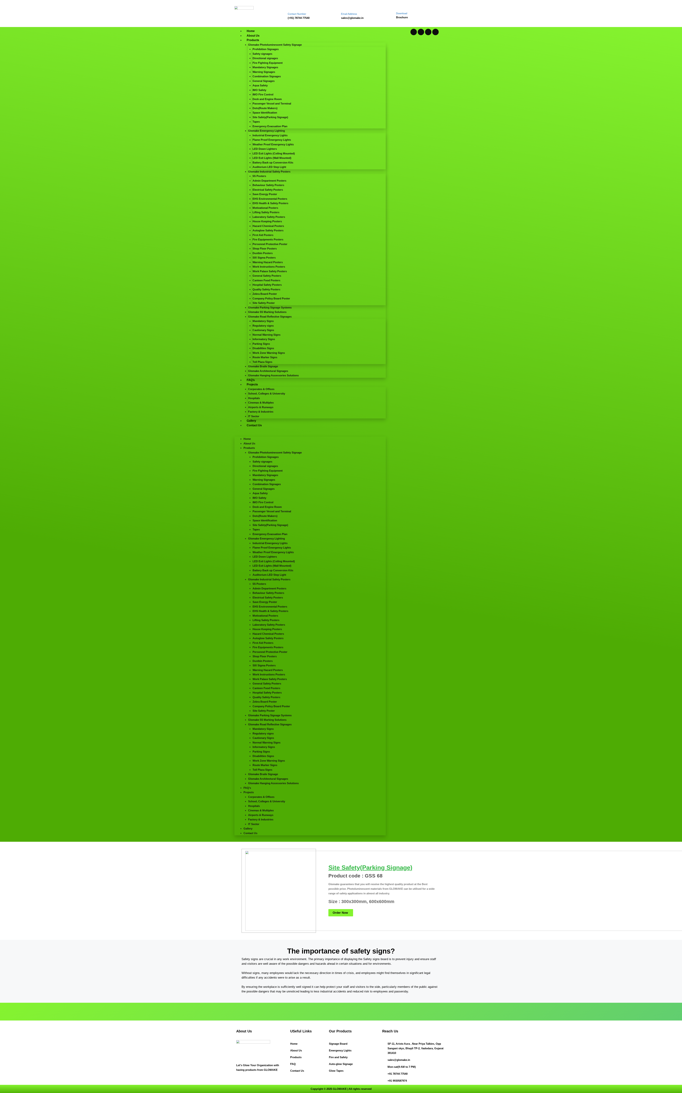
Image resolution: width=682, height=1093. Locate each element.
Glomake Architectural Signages (268, 370)
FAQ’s (251, 380)
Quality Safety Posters (266, 289)
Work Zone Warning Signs (269, 352)
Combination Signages (267, 76)
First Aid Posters (263, 235)
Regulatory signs (263, 325)
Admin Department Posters (269, 180)
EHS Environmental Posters (270, 198)
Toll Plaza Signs (262, 361)
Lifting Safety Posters (266, 212)
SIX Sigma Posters (264, 257)
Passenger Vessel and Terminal (272, 103)
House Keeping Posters (267, 221)
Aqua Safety (260, 85)
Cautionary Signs (263, 330)
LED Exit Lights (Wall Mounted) (272, 157)
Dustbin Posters (263, 253)
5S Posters (259, 176)
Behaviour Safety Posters (268, 185)
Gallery (251, 420)
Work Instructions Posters (269, 266)
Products (253, 40)
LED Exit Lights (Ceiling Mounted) (274, 153)
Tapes (256, 121)
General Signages (264, 80)
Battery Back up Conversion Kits (273, 162)
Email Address (349, 13)
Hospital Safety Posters (267, 284)
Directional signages (265, 58)
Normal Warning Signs (266, 334)
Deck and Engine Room (267, 99)
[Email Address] (344, 7)
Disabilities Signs (263, 348)
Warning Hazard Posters (268, 262)
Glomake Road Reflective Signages (270, 316)
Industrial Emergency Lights (270, 135)
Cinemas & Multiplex (261, 402)
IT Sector (253, 416)
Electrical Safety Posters (268, 189)
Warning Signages (264, 71)
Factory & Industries (260, 411)
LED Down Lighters (265, 148)
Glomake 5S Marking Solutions (267, 311)
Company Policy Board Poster (271, 298)
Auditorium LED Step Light (269, 166)
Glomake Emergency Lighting (266, 130)
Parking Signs (261, 343)
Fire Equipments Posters (268, 239)
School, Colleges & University (266, 393)
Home (251, 31)
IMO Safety (259, 90)
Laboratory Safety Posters (269, 216)
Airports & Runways (260, 407)
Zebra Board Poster (265, 293)
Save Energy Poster (265, 194)
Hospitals (254, 398)
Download (401, 13)
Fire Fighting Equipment (268, 62)
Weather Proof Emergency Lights (273, 144)
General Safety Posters (267, 275)
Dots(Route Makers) (265, 108)
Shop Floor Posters (265, 248)
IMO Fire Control (263, 94)
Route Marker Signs (265, 357)
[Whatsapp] (413, 32)
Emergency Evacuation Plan (270, 126)
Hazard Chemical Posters (268, 225)
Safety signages (262, 53)
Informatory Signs (264, 339)
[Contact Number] (291, 7)
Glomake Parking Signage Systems (270, 307)
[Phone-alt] (435, 32)
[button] (310, 434)
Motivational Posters (265, 207)
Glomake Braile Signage (263, 366)
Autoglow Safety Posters (268, 230)
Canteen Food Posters (266, 280)
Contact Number (297, 13)
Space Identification (265, 112)
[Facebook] (421, 32)
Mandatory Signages (265, 67)
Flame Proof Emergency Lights (272, 139)
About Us (253, 35)
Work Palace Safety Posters (270, 271)
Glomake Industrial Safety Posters (269, 171)
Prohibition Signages (266, 49)
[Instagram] (428, 32)
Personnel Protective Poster (270, 244)
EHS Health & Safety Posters (270, 203)
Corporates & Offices (261, 389)
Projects (252, 384)
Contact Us (254, 425)
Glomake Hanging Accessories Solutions (273, 375)
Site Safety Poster (264, 302)
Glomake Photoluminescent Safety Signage (275, 44)
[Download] (399, 7)
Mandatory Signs (263, 321)
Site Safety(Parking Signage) (270, 117)
